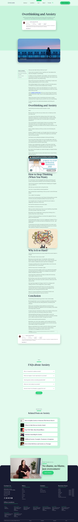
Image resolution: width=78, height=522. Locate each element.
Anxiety (39, 24)
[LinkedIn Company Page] (10, 498)
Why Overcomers (42, 490)
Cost (23, 493)
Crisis (66, 520)
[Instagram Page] (6, 498)
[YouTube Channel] (8, 498)
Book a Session (65, 2)
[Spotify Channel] (11, 498)
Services (23, 490)
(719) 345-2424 (7, 491)
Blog (22, 497)
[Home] (11, 3)
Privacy (30, 520)
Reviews (23, 496)
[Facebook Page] (4, 498)
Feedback (42, 520)
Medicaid (54, 520)
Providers (49, 2)
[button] (25, 3)
